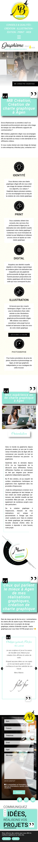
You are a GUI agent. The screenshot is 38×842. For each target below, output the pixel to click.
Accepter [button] (6, 838)
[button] (25, 83)
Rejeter (16, 838)
